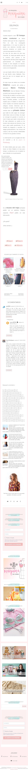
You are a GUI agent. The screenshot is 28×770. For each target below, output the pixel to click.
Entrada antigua (21, 294)
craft (4, 400)
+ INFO (5, 168)
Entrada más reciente (8, 294)
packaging (13, 410)
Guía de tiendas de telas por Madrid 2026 (17, 425)
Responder (9, 316)
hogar (4, 410)
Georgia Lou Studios (12, 768)
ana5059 (8, 306)
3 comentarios (14, 28)
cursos (11, 420)
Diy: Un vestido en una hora (16, 442)
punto (4, 420)
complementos (16, 415)
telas (4, 405)
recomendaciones (15, 395)
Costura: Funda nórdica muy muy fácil (17, 461)
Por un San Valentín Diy (15, 434)
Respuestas (10, 319)
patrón (11, 405)
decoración (13, 400)
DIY (4, 390)
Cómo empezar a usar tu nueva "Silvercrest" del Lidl (16, 452)
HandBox (12, 390)
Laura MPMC (13, 322)
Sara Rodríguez (10, 340)
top (19, 405)
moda (14, 22)
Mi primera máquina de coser (18, 767)
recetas (5, 395)
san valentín (6, 415)
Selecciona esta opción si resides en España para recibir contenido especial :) (13, 540)
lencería (19, 420)
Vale (10, 168)
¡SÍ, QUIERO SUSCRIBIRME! (13, 544)
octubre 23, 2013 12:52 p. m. (17, 306)
